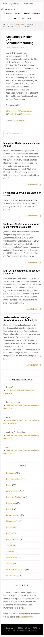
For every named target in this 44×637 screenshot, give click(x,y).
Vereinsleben (11, 557)
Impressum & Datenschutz (26, 631)
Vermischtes (11, 576)
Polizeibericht (12, 539)
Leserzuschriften (13, 515)
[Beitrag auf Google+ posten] (12, 114)
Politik (22, 121)
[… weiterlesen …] (33, 184)
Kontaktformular (25, 617)
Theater (9, 563)
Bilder (8, 485)
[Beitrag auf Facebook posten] (25, 111)
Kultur (8, 509)
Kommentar (11, 503)
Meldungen (11, 521)
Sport (8, 551)
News (16, 121)
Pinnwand (10, 527)
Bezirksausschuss (13, 479)
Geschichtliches (12, 491)
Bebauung (10, 473)
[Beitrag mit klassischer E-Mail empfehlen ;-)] (25, 114)
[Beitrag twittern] (12, 111)
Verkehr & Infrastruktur (15, 569)
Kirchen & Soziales (14, 497)
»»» (26, 608)
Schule (9, 545)
